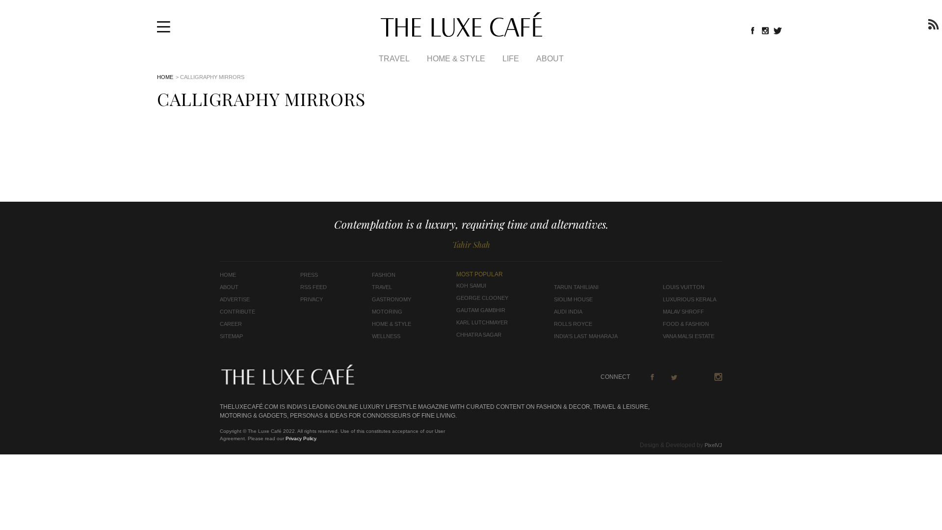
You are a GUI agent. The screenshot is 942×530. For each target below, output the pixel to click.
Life (510, 58)
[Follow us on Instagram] (765, 30)
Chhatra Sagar (478, 335)
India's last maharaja (586, 336)
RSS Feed (313, 287)
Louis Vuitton (684, 287)
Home (165, 77)
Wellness (386, 336)
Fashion (383, 275)
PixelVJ (713, 445)
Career (231, 324)
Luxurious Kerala (689, 299)
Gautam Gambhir (480, 310)
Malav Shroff (683, 312)
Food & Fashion (686, 324)
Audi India (568, 312)
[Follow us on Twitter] (778, 30)
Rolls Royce (573, 324)
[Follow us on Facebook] (752, 30)
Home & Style (456, 58)
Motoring (387, 312)
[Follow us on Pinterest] (696, 377)
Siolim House (573, 299)
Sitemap (231, 336)
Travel (394, 58)
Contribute (237, 312)
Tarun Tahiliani (576, 287)
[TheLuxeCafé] (461, 34)
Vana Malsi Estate (688, 336)
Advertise (235, 299)
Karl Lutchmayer (482, 322)
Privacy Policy (301, 438)
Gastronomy (391, 299)
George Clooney (482, 298)
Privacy (311, 299)
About (550, 58)
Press (309, 275)
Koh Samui (471, 286)
